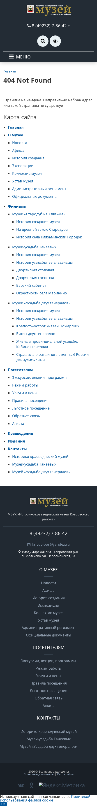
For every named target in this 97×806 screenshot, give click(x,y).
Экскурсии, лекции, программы (39, 377)
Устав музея (22, 181)
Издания (16, 441)
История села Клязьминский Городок (49, 237)
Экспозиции (22, 165)
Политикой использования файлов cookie (45, 798)
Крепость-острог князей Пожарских (47, 326)
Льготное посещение (31, 408)
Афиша (18, 150)
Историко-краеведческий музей (40, 456)
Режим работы (25, 385)
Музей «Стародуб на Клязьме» (38, 214)
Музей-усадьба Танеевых (34, 247)
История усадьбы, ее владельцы (44, 262)
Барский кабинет (31, 285)
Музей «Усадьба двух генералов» (41, 303)
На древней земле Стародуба (42, 229)
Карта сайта (65, 774)
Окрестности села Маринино (41, 293)
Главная (15, 127)
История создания (28, 158)
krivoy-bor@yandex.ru (51, 544)
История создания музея (38, 221)
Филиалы (17, 206)
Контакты (17, 448)
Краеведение (20, 433)
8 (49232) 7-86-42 (49, 26)
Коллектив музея (27, 173)
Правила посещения (30, 400)
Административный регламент (39, 188)
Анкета (18, 423)
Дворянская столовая (35, 270)
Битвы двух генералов (35, 333)
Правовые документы (38, 774)
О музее (15, 135)
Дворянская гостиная (35, 277)
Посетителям (20, 369)
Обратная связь (26, 415)
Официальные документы (34, 196)
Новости (19, 142)
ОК (3, 804)
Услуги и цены (24, 392)
